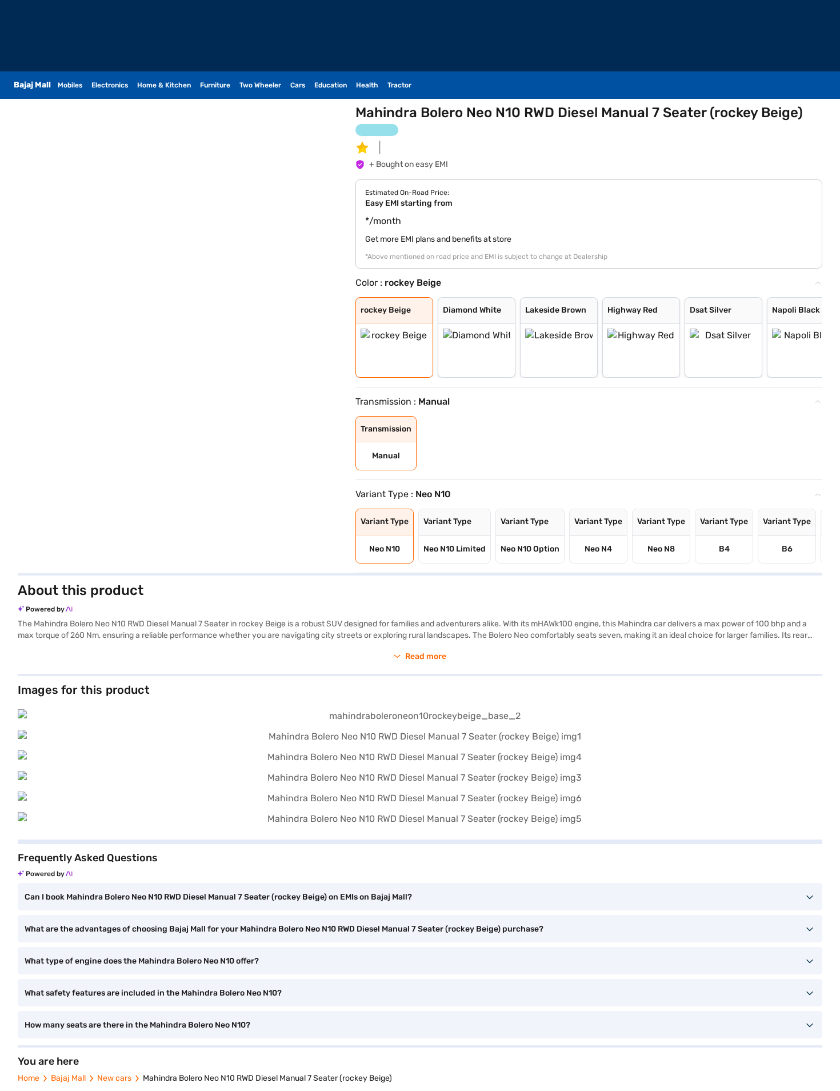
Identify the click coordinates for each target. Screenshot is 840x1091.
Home (28, 1078)
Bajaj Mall (68, 1078)
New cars (114, 1078)
